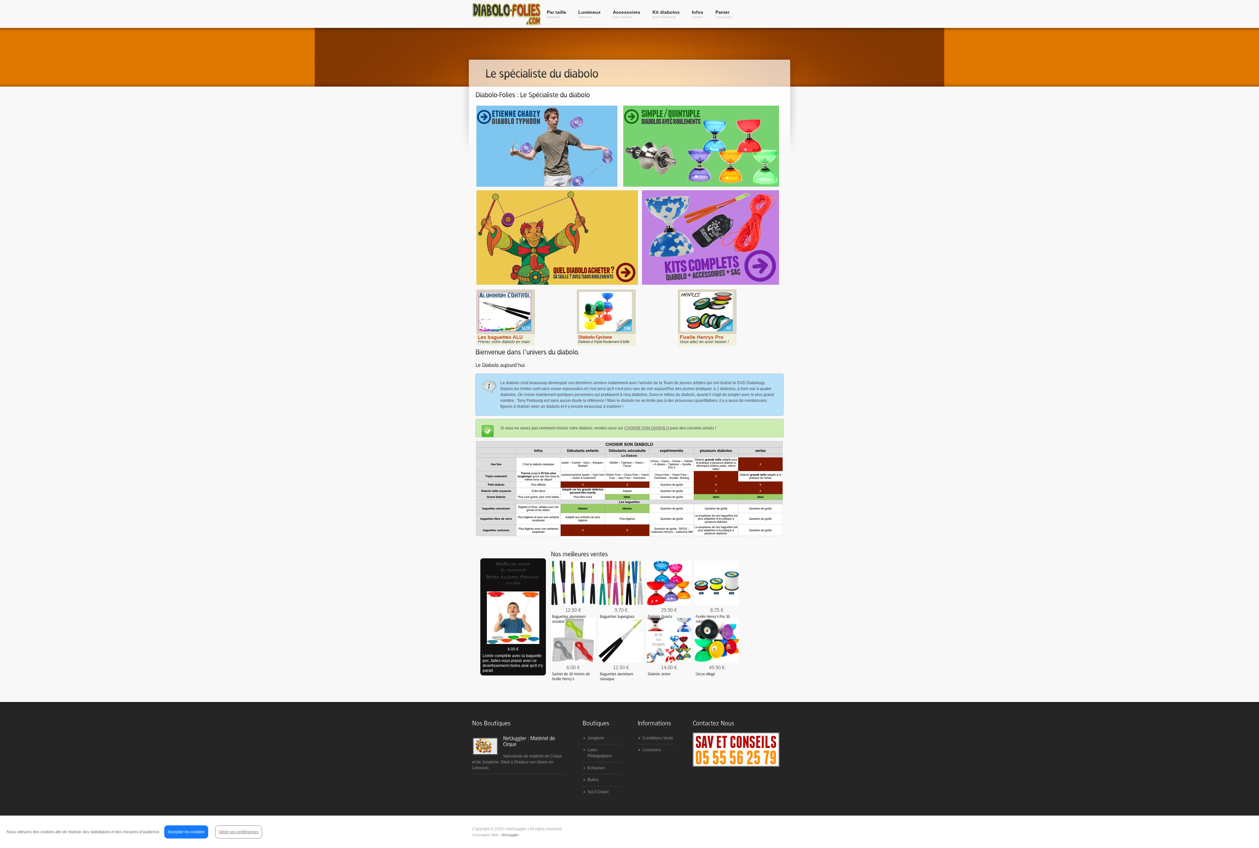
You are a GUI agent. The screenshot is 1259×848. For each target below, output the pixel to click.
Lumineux (589, 14)
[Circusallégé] (705, 673)
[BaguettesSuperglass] (617, 616)
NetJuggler (510, 835)
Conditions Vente (658, 738)
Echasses (596, 768)
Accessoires (626, 14)
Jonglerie (596, 738)
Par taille (556, 14)
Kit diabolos (666, 14)
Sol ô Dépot (598, 792)
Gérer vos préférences (238, 832)
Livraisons (652, 750)
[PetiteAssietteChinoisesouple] (513, 581)
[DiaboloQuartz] (660, 616)
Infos (697, 14)
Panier (723, 14)
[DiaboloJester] (659, 673)
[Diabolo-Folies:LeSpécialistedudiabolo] (532, 95)
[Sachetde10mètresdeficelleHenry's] (571, 676)
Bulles (593, 779)
